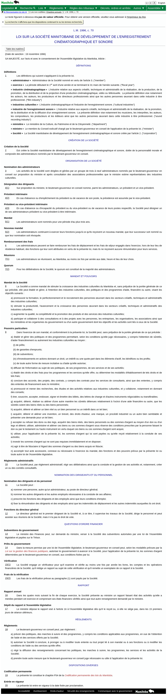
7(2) (7, 269)
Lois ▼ (42, 8)
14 (6, 547)
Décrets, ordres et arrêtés (115, 8)
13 (6, 534)
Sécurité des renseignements (80, 691)
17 (6, 609)
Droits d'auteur (57, 691)
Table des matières (15, 49)
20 (6, 685)
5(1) (7, 221)
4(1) (7, 188)
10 (6, 464)
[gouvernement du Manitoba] (10, 3)
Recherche (26, 8)
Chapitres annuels (53, 12)
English (161, 3)
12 (6, 513)
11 (6, 484)
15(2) (8, 578)
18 (6, 629)
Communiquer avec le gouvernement (115, 691)
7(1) (7, 259)
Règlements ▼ (58, 8)
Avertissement (40, 691)
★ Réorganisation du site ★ (15, 12)
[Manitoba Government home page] (145, 691)
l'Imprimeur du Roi (136, 17)
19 (6, 675)
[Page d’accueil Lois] (2, 12)
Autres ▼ (138, 8)
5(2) (7, 232)
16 (6, 595)
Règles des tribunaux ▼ (83, 8)
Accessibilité (24, 691)
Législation (8, 8)
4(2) (7, 198)
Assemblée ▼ (156, 8)
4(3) (7, 208)
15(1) (8, 564)
